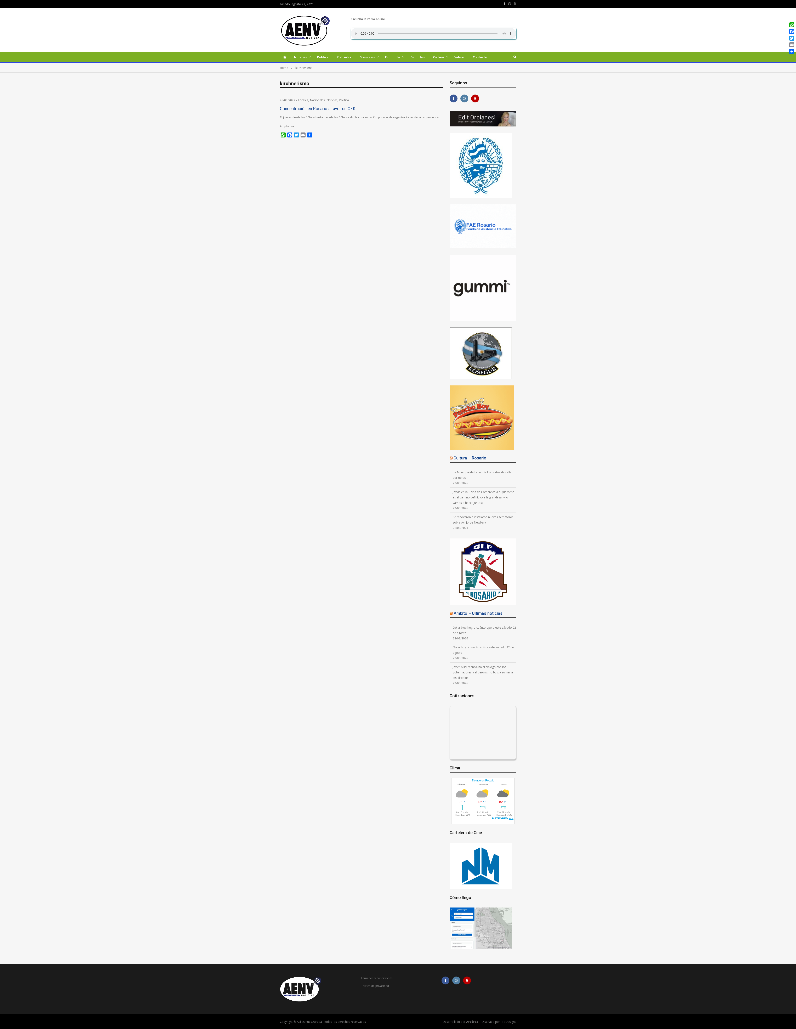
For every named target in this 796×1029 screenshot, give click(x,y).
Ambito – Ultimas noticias (478, 613)
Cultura (438, 57)
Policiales (344, 57)
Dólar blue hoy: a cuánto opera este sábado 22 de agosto (484, 630)
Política (323, 57)
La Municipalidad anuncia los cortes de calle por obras (482, 475)
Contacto (480, 57)
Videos (459, 57)
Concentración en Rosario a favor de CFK (318, 108)
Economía (392, 57)
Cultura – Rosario (470, 458)
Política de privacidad (375, 986)
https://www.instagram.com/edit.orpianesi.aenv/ (509, 3)
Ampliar (285, 126)
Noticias (300, 57)
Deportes (417, 57)
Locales (303, 100)
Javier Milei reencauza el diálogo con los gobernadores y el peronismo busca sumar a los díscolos (483, 672)
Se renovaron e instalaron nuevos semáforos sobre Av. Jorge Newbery (483, 519)
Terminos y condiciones (377, 978)
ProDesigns (508, 1022)
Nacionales (317, 100)
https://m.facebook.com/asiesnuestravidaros (504, 3)
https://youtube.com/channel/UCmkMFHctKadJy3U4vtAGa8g (515, 3)
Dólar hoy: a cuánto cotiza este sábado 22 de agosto (483, 650)
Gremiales (367, 57)
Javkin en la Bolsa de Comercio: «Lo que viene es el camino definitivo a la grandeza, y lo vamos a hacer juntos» (483, 497)
